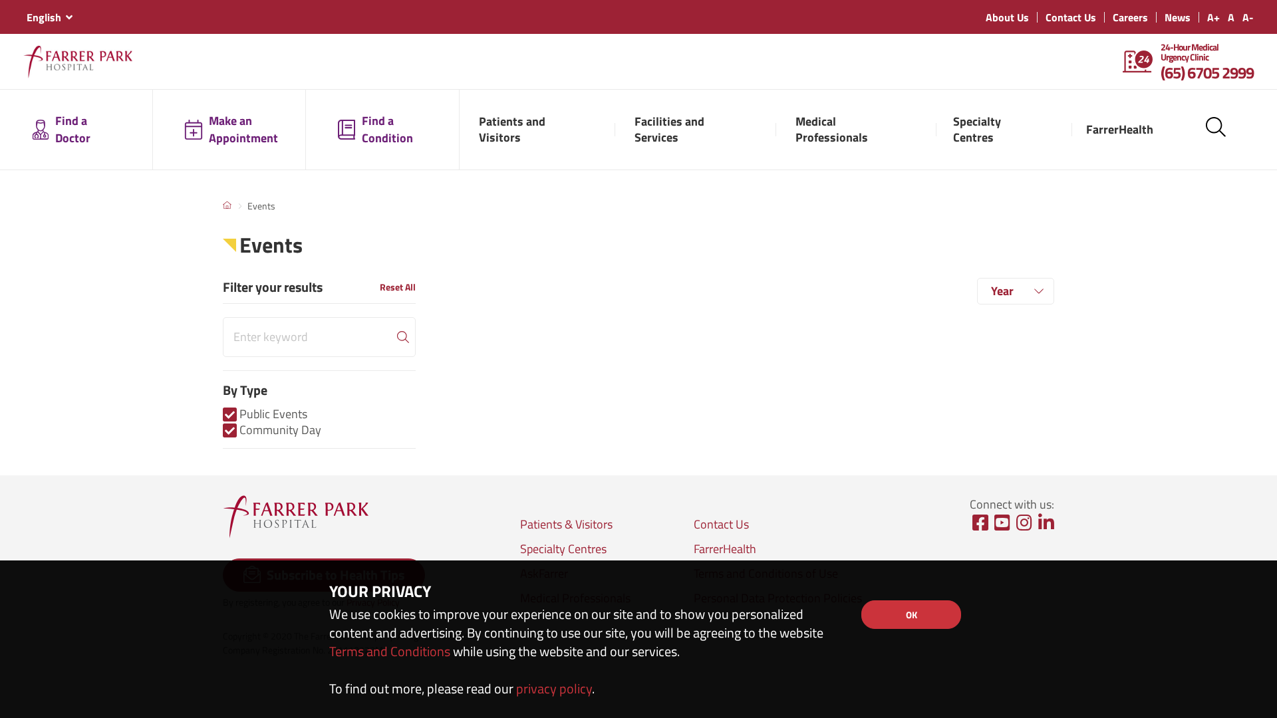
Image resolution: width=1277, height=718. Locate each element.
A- (1248, 17)
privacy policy (554, 688)
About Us (1007, 17)
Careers (1130, 17)
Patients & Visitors (566, 524)
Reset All (398, 287)
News (1178, 17)
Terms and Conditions (389, 651)
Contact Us (1071, 17)
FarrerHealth (725, 549)
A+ (1213, 17)
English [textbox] (44, 17)
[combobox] (49, 17)
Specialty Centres (563, 549)
